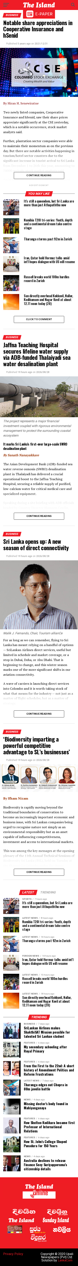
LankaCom (65, 1260)
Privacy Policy (13, 1254)
